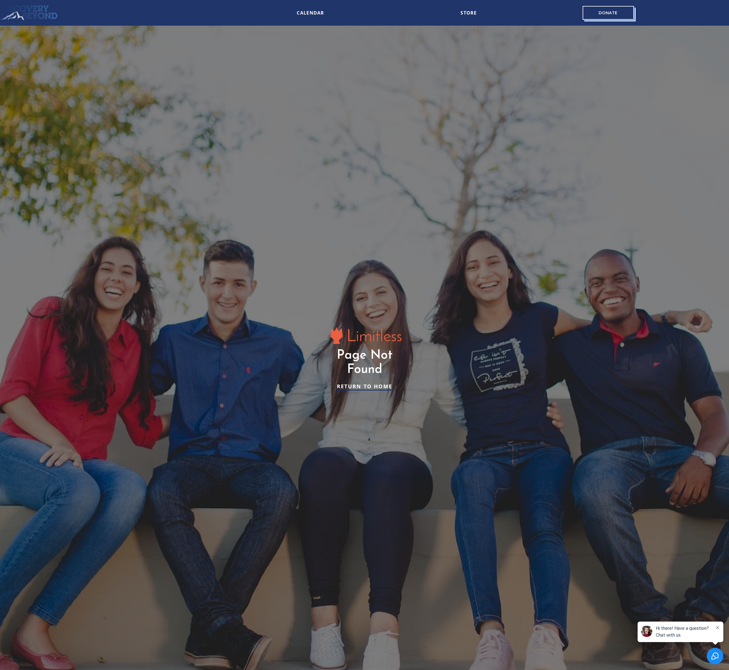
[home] (28, 12)
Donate (608, 12)
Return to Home (364, 386)
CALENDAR (310, 13)
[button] (273, 13)
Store (468, 13)
